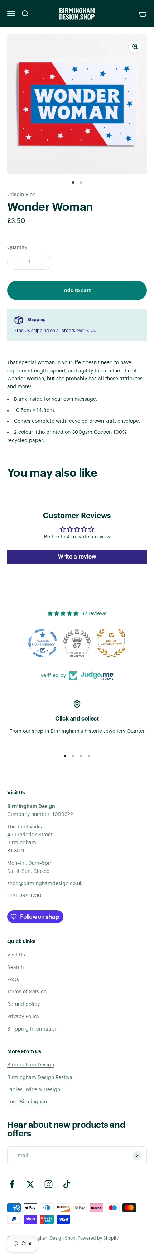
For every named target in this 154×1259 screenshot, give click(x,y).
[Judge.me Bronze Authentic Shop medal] (111, 643)
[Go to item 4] (89, 756)
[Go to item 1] (73, 182)
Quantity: (18, 247)
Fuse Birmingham (28, 1101)
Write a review (77, 557)
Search (15, 967)
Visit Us (16, 955)
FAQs (13, 979)
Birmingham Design (30, 1065)
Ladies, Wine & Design (33, 1089)
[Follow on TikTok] (67, 1184)
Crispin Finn (21, 194)
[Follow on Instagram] (48, 1184)
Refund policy (23, 1004)
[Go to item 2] (81, 182)
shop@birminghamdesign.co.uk (44, 883)
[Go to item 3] (81, 756)
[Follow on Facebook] (12, 1184)
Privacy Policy (23, 1016)
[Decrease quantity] (16, 262)
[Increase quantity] (43, 262)
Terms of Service (27, 991)
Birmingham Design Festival (40, 1077)
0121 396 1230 (24, 895)
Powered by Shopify (98, 1238)
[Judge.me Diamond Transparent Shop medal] (42, 643)
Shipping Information (32, 1029)
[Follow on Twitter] (30, 1184)
